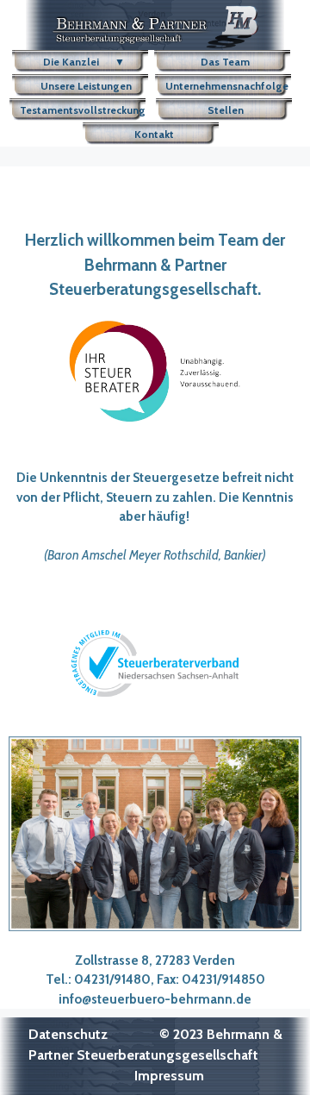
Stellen (228, 109)
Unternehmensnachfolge (226, 85)
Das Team (226, 61)
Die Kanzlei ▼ (82, 61)
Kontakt (155, 134)
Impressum (169, 1075)
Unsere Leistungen (83, 85)
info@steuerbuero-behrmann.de (155, 999)
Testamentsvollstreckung (83, 109)
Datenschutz (68, 1034)
